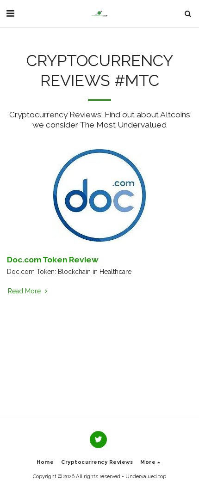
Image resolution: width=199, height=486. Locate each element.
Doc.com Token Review (53, 259)
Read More (25, 291)
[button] (10, 13)
